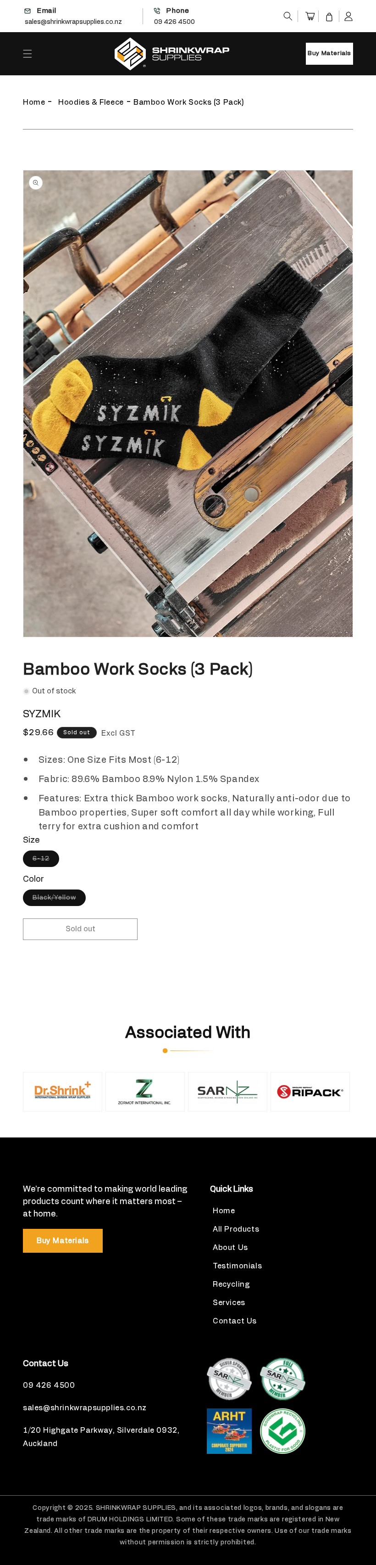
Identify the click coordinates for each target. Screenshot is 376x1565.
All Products (236, 1229)
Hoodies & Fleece (91, 102)
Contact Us (235, 1321)
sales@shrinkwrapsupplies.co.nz (73, 22)
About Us (230, 1247)
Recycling (231, 1284)
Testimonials (237, 1266)
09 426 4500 (174, 22)
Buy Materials (329, 53)
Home (34, 102)
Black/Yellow (59, 900)
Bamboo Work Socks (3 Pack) (188, 102)
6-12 (46, 861)
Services (229, 1302)
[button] (288, 16)
